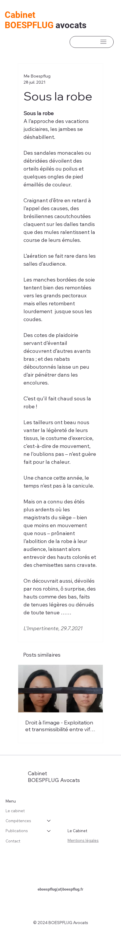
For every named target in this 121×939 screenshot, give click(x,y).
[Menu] (103, 41)
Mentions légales (83, 840)
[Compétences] (49, 821)
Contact (13, 841)
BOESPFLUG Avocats (54, 780)
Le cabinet (15, 810)
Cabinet (20, 15)
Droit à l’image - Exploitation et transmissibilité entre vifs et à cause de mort (59, 726)
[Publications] (49, 831)
